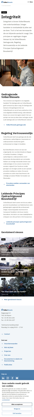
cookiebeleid (6, 400)
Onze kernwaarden (6, 5)
